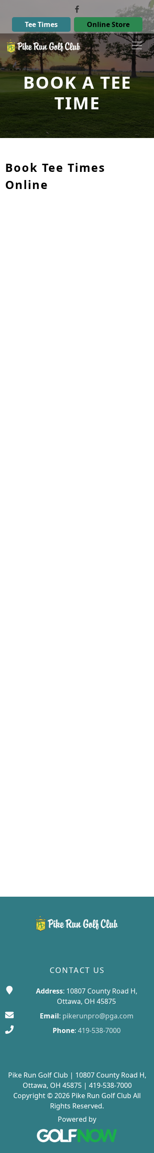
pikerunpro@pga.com (97, 1016)
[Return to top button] (137, 1136)
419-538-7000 (99, 1030)
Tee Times (41, 24)
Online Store (108, 24)
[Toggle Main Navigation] (137, 45)
